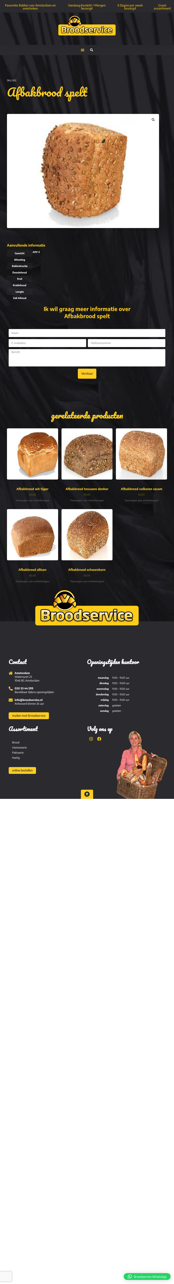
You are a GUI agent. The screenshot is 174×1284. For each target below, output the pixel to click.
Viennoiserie (19, 747)
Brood (15, 742)
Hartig (16, 757)
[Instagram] (91, 739)
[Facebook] (99, 739)
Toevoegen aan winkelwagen (32, 500)
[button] (82, 50)
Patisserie (18, 752)
